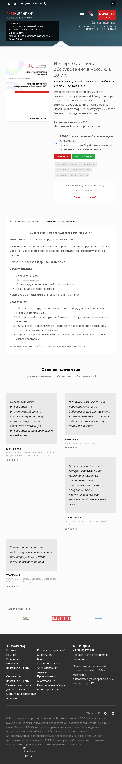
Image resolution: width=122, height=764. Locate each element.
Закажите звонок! (85, 196)
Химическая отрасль (19, 685)
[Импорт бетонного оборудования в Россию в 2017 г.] (27, 91)
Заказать (62, 156)
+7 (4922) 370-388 (32, 3)
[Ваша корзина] (92, 14)
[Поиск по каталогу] (113, 3)
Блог (40, 659)
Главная (11, 650)
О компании (44, 654)
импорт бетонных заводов (73, 175)
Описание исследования (24, 221)
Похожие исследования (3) (60, 221)
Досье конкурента (17, 689)
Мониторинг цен (48, 689)
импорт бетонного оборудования (77, 164)
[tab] (24, 221)
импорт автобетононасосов (74, 169)
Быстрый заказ (83, 156)
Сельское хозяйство (49, 663)
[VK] (15, 4)
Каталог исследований (51, 650)
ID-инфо (11, 654)
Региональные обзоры (51, 685)
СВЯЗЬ (106, 15)
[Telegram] (9, 4)
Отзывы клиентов (61, 369)
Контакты (12, 659)
